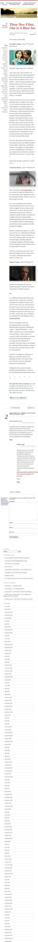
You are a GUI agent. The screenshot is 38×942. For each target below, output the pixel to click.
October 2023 (8, 650)
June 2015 (7, 917)
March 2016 (7, 891)
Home (2, 3)
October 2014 (8, 941)
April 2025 (7, 624)
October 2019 (8, 773)
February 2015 (8, 929)
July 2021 (7, 718)
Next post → (31, 407)
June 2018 (7, 815)
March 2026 (7, 609)
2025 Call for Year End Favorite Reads (22, 591)
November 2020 (8, 735)
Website (11, 532)
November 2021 (8, 706)
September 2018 (9, 806)
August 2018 (8, 809)
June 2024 (7, 638)
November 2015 (8, 903)
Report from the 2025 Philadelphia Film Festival (16, 560)
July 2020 (7, 747)
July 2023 (7, 656)
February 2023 (8, 665)
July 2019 (7, 779)
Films (6, 91)
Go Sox (4, 4)
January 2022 (8, 700)
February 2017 (8, 859)
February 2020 (8, 762)
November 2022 (8, 671)
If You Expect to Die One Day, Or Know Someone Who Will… (19, 578)
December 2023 (8, 644)
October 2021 (8, 709)
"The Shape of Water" (5, 69)
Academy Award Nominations (4, 75)
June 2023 (7, 659)
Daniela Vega (4, 85)
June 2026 (7, 606)
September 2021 (9, 712)
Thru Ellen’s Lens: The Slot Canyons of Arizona (16, 572)
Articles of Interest (27, 4)
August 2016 (8, 876)
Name (11, 522)
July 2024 (7, 635)
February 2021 (8, 726)
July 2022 (7, 682)
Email (11, 527)
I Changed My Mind (17, 585)
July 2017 (7, 844)
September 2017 (9, 838)
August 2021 (8, 715)
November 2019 (8, 771)
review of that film (14, 318)
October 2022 (8, 674)
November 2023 (8, 647)
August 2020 (8, 744)
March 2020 (7, 759)
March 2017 (7, 856)
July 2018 (7, 812)
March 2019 (7, 791)
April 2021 (7, 723)
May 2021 (7, 720)
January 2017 (8, 862)
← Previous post (15, 407)
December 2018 (8, 797)
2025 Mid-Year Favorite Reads (12, 563)
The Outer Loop (14, 4)
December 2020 (8, 732)
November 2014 (8, 938)
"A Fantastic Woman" (5, 51)
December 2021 (8, 703)
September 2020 (9, 741)
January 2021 (8, 729)
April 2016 (7, 888)
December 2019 (8, 768)
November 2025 (8, 615)
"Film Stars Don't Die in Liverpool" (5, 57)
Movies (5, 103)
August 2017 (8, 841)
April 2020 (7, 756)
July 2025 (7, 621)
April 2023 (7, 662)
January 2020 (8, 765)
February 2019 (8, 794)
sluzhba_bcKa (8, 591)
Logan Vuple (8, 585)
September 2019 (9, 776)
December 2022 (8, 668)
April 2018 (7, 820)
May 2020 (7, 753)
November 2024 (8, 632)
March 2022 (7, 694)
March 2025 (7, 626)
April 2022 (7, 691)
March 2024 (7, 641)
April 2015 (7, 923)
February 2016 (8, 894)
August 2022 (8, 679)
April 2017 (7, 853)
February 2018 (8, 826)
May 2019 (7, 785)
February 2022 (8, 697)
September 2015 (9, 909)
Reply (11, 439)
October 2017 (8, 835)
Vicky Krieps (5, 111)
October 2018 (8, 803)
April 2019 (7, 788)
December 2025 (8, 612)
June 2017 (7, 847)
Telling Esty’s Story (9, 575)
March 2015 (7, 926)
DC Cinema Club (26, 190)
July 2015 (7, 914)
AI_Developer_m (9, 588)
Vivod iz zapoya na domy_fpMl (12, 594)
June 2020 (7, 750)
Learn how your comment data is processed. (5, 503)
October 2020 (8, 738)
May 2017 (7, 850)
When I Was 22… (9, 566)
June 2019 (7, 782)
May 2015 (7, 920)
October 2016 (8, 870)
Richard (17, 33)
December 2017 (8, 829)
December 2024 (8, 629)
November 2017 (8, 832)
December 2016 (8, 864)
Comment (12, 501)
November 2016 (8, 867)
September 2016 (9, 873)
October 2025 (8, 618)
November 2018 (8, 800)
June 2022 (7, 685)
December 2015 (8, 900)
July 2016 (7, 879)
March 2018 (7, 823)
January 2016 (8, 897)
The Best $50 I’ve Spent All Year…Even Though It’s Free (18, 569)
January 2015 (8, 932)
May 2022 (7, 688)
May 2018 (7, 817)
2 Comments (32, 33)
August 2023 (8, 653)
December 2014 (8, 935)
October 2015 (8, 906)
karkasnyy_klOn (9, 599)
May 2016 (7, 885)
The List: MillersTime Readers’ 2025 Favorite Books (17, 557)
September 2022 (9, 676)
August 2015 (8, 912)
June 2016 (7, 882)
